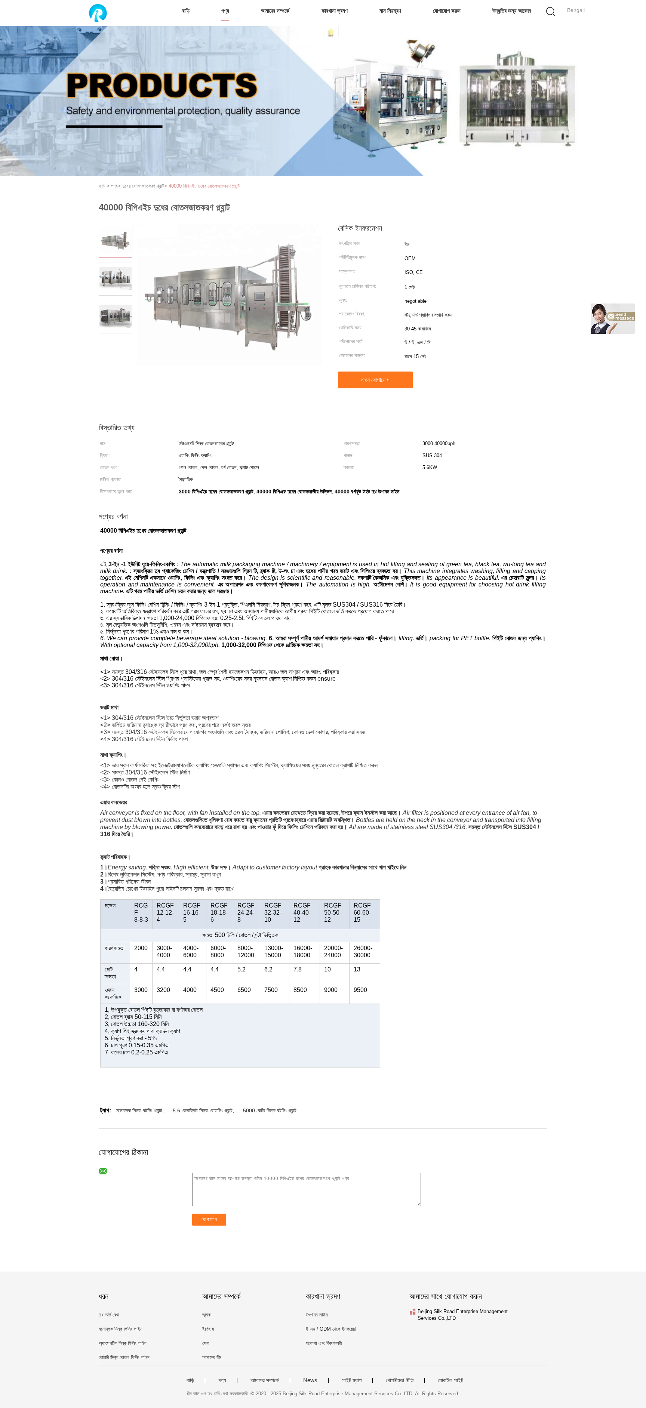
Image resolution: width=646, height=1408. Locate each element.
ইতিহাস (208, 1329)
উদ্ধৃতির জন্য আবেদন (511, 10)
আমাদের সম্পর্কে (275, 10)
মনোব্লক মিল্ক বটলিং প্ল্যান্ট (139, 1110)
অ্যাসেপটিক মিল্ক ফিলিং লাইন (123, 1343)
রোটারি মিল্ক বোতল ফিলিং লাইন (124, 1357)
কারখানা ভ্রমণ (335, 10)
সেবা (205, 1343)
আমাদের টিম (211, 1357)
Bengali (576, 10)
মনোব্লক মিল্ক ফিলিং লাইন (120, 1329)
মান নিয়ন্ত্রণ (390, 10)
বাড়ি (186, 10)
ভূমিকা (207, 1315)
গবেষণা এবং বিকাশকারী (324, 1343)
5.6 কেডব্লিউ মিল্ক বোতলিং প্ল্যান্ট (203, 1110)
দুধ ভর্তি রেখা (109, 1315)
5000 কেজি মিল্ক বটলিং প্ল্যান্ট (269, 1110)
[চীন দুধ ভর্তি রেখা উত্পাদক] (97, 13)
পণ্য (225, 10)
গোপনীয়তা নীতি (399, 1380)
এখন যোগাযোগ (375, 380)
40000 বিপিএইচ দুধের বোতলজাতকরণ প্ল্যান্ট (204, 186)
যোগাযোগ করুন (447, 10)
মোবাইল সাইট (450, 1380)
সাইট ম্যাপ (352, 1380)
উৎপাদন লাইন (317, 1315)
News (310, 1380)
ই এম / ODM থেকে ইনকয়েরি (331, 1329)
